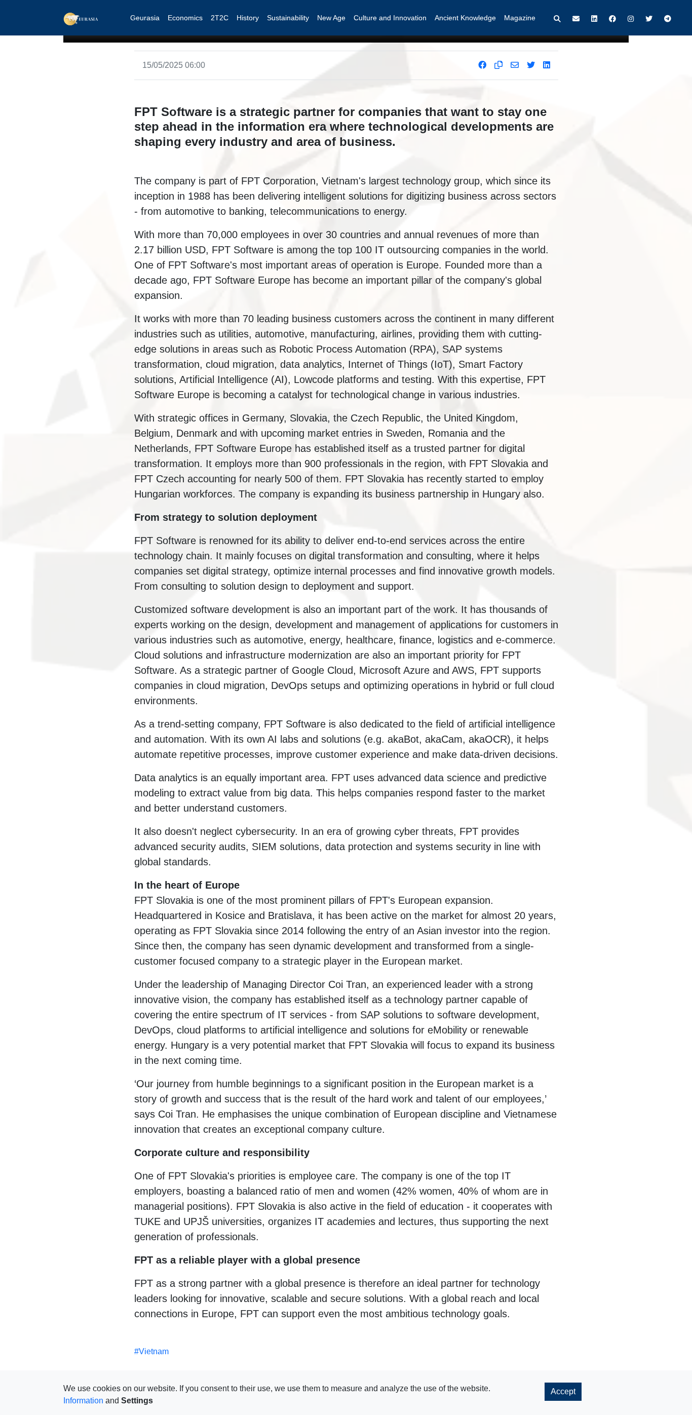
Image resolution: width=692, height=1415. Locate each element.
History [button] (248, 18)
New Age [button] (331, 18)
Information (83, 1400)
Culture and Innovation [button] (390, 18)
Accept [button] (563, 1391)
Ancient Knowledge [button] (465, 18)
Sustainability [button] (288, 18)
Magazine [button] (519, 18)
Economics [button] (185, 18)
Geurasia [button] (145, 18)
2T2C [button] (219, 18)
